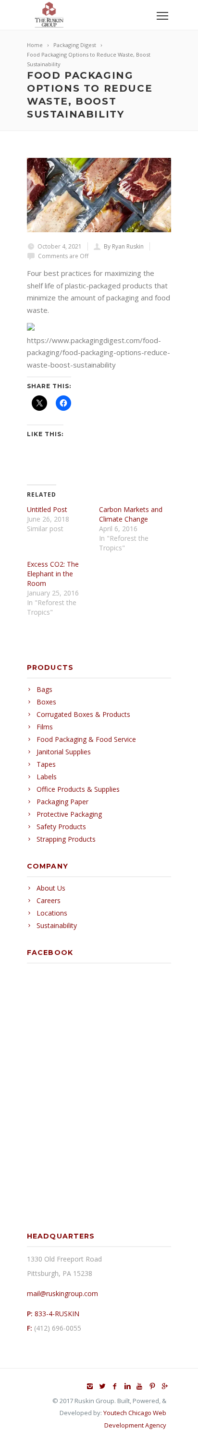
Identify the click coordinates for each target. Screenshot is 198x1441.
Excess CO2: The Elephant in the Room (53, 574)
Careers (49, 900)
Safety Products (61, 826)
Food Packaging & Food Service (86, 739)
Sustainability (57, 925)
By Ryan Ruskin (124, 246)
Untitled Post (47, 509)
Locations (52, 912)
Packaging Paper (62, 801)
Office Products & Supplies (78, 789)
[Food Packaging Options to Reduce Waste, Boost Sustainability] (99, 195)
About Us (51, 888)
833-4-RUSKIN (57, 1313)
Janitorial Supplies (64, 751)
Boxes (46, 701)
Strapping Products (66, 839)
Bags (44, 689)
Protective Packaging (69, 814)
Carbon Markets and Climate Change (130, 514)
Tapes (46, 764)
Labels (47, 776)
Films (45, 726)
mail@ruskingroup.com (62, 1293)
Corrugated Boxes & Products (83, 714)
